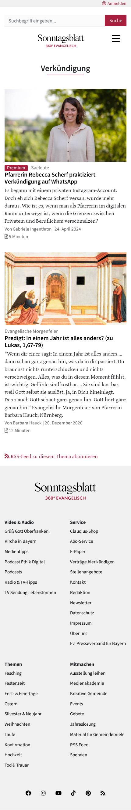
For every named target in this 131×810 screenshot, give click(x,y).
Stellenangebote (86, 572)
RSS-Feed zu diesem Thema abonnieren (53, 456)
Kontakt (78, 582)
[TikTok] (73, 795)
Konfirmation (17, 745)
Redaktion (80, 592)
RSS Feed (79, 745)
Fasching (13, 673)
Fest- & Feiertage (21, 693)
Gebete (77, 714)
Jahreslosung (83, 724)
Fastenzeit (15, 683)
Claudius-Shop (84, 531)
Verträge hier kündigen (92, 562)
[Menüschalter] (116, 38)
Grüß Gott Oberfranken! (27, 531)
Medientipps (16, 551)
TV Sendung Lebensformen (30, 592)
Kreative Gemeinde (89, 693)
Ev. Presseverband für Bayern (98, 643)
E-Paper (77, 551)
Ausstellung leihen (87, 673)
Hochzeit (13, 755)
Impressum (81, 623)
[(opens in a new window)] (28, 795)
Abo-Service (81, 541)
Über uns (78, 633)
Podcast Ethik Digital (25, 562)
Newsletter (80, 603)
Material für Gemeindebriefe (97, 734)
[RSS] (103, 795)
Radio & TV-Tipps (21, 582)
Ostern (11, 704)
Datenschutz (82, 613)
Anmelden (117, 4)
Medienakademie (87, 683)
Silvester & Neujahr (23, 714)
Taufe (10, 734)
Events (76, 704)
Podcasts (13, 572)
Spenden (78, 755)
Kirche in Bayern (20, 541)
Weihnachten (17, 724)
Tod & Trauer (17, 765)
